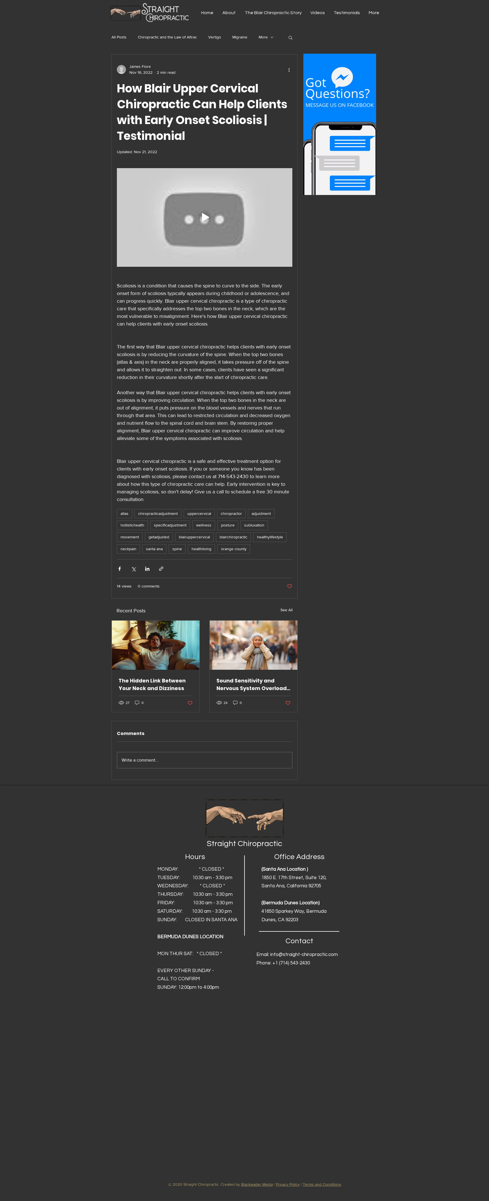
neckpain (128, 549)
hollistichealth (132, 525)
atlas (124, 513)
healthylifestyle (270, 537)
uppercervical (199, 513)
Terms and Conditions (322, 1184)
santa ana (154, 549)
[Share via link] (161, 568)
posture (228, 525)
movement (130, 537)
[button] (290, 37)
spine (177, 549)
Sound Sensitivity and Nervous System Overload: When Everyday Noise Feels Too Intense (253, 684)
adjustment (261, 513)
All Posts (118, 37)
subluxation (254, 525)
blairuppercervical (194, 537)
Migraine (239, 37)
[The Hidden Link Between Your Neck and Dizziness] (156, 645)
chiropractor (231, 513)
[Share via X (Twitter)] (133, 568)
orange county (233, 549)
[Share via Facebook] (119, 568)
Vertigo (214, 37)
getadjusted (159, 537)
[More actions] (289, 69)
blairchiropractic (233, 537)
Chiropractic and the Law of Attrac (167, 37)
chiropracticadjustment (158, 513)
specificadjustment (170, 525)
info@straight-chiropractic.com (304, 954)
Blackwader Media (257, 1184)
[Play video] (204, 217)
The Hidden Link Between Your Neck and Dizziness (152, 684)
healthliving (201, 549)
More (263, 37)
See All (286, 610)
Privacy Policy (288, 1184)
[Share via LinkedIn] (147, 568)
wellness (203, 525)
